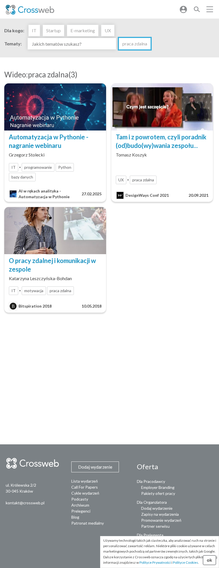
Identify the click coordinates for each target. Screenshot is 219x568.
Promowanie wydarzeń (161, 520)
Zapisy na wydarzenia (160, 514)
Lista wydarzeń (84, 481)
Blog (75, 517)
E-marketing (82, 30)
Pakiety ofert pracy (158, 493)
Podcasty (79, 499)
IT (34, 30)
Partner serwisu (155, 526)
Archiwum (80, 505)
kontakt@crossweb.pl (25, 502)
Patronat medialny (87, 523)
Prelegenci (80, 511)
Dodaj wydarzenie (157, 508)
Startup (53, 30)
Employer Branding (158, 487)
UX (108, 30)
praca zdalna (134, 43)
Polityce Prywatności (155, 562)
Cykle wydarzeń (85, 493)
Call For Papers (84, 487)
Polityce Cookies (185, 562)
